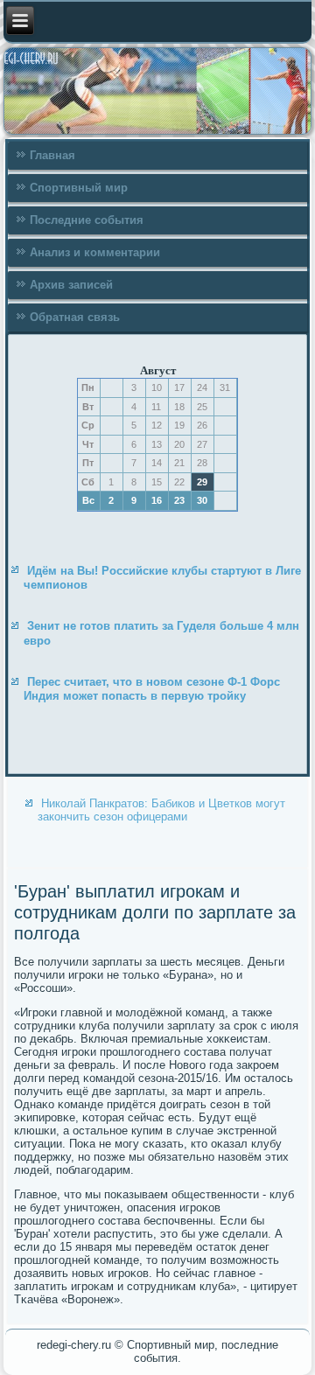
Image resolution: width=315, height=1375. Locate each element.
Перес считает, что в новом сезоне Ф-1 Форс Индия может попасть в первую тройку (152, 688)
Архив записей (71, 284)
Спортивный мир (79, 187)
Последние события (87, 220)
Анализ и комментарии (95, 252)
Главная (52, 155)
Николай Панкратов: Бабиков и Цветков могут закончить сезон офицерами (161, 810)
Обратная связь (75, 317)
